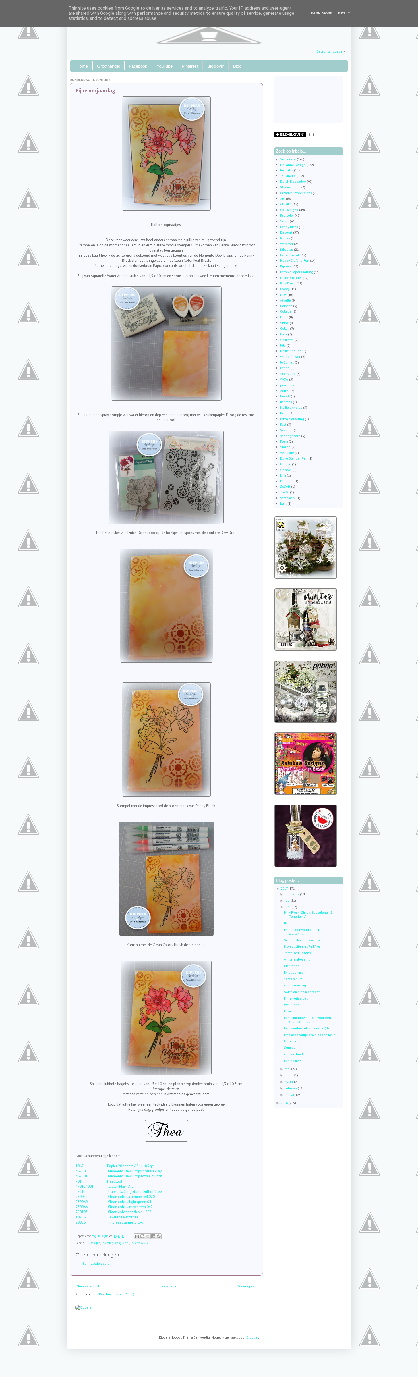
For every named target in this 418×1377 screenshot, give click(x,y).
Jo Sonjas (287, 362)
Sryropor (286, 430)
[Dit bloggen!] (142, 1236)
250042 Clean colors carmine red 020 (115, 1196)
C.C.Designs (92, 1243)
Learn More (320, 13)
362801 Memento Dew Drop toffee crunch (119, 1176)
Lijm (283, 475)
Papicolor (106, 1243)
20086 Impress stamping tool (110, 1222)
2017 (284, 888)
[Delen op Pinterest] (159, 1236)
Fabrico (285, 464)
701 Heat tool (99, 1181)
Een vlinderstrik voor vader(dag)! (309, 1028)
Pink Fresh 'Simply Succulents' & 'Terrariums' (308, 914)
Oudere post (246, 1286)
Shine (284, 323)
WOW (284, 379)
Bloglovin (215, 66)
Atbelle (285, 300)
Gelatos (286, 470)
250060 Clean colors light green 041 (114, 1201)
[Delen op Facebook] (153, 1236)
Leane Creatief (291, 277)
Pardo (284, 413)
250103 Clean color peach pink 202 (114, 1212)
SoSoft (285, 486)
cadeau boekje (295, 1054)
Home (82, 66)
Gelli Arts (287, 340)
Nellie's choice (291, 407)
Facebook (138, 66)
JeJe (283, 345)
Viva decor (288, 159)
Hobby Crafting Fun (294, 260)
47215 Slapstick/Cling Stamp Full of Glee (119, 1191)
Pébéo (285, 368)
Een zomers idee (296, 1060)
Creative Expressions (296, 193)
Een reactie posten (97, 1263)
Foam (284, 441)
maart (289, 1081)
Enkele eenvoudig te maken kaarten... (305, 931)
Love (287, 1011)
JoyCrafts (286, 170)
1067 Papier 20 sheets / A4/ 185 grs (115, 1166)
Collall (284, 328)
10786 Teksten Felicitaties (107, 1217)
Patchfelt (286, 481)
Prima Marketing (292, 419)
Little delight (293, 1041)
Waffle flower (290, 356)
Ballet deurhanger (297, 923)
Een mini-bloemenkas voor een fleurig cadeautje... (307, 1019)
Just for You (292, 966)
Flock (284, 317)
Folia (283, 334)
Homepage (168, 1286)
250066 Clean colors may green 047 (114, 1206)
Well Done (292, 1005)
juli (287, 900)
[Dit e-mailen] (137, 1236)
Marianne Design (293, 165)
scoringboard (290, 436)
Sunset (289, 1047)
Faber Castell (290, 255)
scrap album (293, 979)
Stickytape (288, 373)
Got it (344, 13)
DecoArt (286, 232)
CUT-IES (286, 204)
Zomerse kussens (297, 953)
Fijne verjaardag (296, 998)
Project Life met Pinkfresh (303, 946)
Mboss (285, 238)
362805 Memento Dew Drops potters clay (119, 1171)
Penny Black (121, 1243)
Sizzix (284, 221)
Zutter (284, 391)
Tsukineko (136, 1243)
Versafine (287, 452)
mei (288, 1069)
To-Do (284, 492)
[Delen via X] (148, 1236)
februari (291, 1088)
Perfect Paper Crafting (296, 272)
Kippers (286, 266)
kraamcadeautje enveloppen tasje (310, 1035)
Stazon (285, 447)
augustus (292, 894)
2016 (285, 1102)
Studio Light (289, 187)
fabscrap (286, 249)
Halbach (286, 306)
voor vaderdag (295, 985)
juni (288, 907)
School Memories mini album (305, 940)
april (288, 1075)
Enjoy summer (294, 972)
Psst (283, 424)
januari (290, 1095)
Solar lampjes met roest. (302, 992)
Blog (237, 66)
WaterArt (286, 244)
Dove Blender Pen (293, 458)
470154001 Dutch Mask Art (104, 1186)
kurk (283, 503)
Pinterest (190, 66)
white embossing (297, 959)
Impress (286, 402)
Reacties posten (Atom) (116, 1294)
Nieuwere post (88, 1286)
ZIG (146, 1243)
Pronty (284, 289)
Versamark (287, 498)
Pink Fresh (288, 283)
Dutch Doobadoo (293, 181)
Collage (285, 311)
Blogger (252, 1337)
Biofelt (285, 396)
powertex (287, 385)
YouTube (164, 66)
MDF (283, 294)
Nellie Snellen (290, 351)
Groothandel (108, 66)
